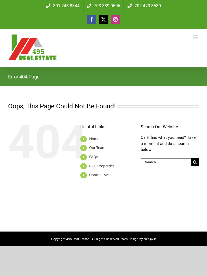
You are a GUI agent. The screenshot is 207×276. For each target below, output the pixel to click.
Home (94, 139)
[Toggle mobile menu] (196, 37)
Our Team (97, 148)
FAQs (93, 157)
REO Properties (102, 166)
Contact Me (99, 175)
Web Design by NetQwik (138, 239)
